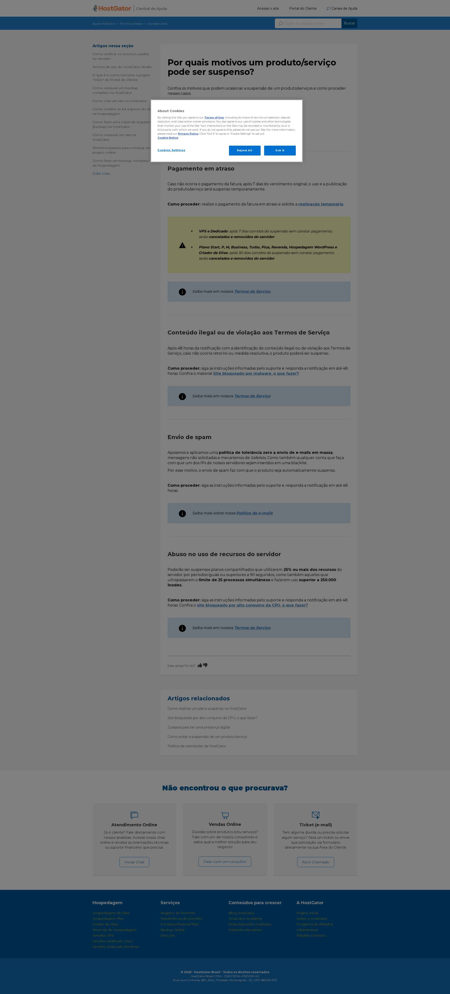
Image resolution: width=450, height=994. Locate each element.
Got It (279, 150)
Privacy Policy (188, 133)
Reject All (244, 150)
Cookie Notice (168, 137)
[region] (226, 130)
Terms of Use (214, 117)
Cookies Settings (171, 150)
